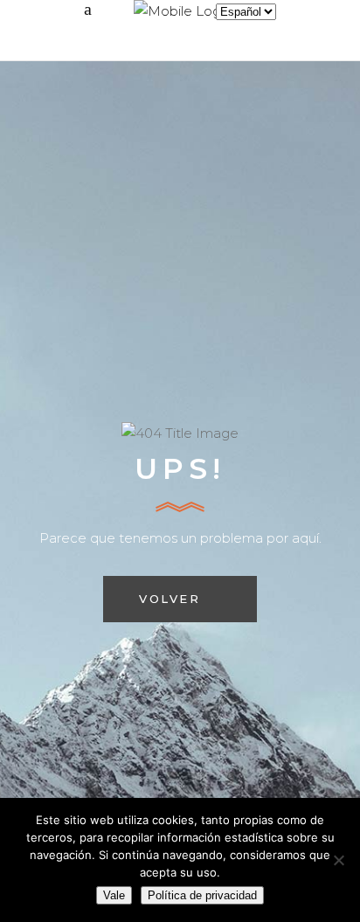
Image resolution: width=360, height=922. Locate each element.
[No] (338, 860)
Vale (114, 895)
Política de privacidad (202, 895)
